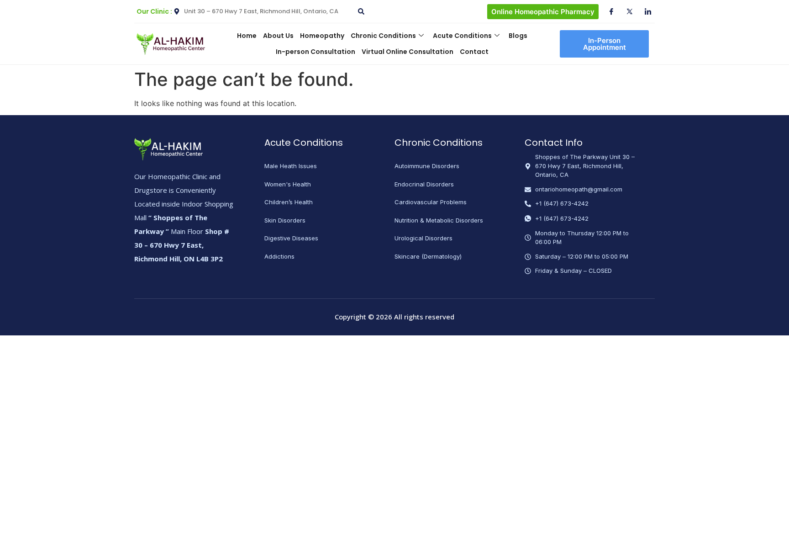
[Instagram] (644, 11)
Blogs (518, 35)
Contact (474, 51)
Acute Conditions (462, 35)
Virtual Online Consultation (407, 51)
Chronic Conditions (383, 35)
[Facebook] (608, 11)
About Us (278, 35)
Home (247, 35)
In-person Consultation (315, 51)
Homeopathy (322, 35)
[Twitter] (626, 11)
